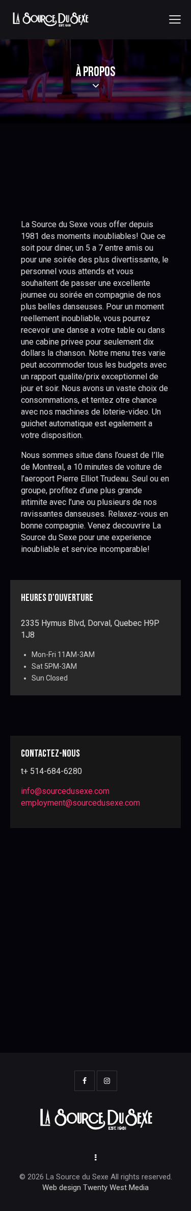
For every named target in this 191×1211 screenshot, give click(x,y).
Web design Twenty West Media (95, 1187)
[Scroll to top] (174, 1194)
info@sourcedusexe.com (65, 791)
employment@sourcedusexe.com (80, 803)
